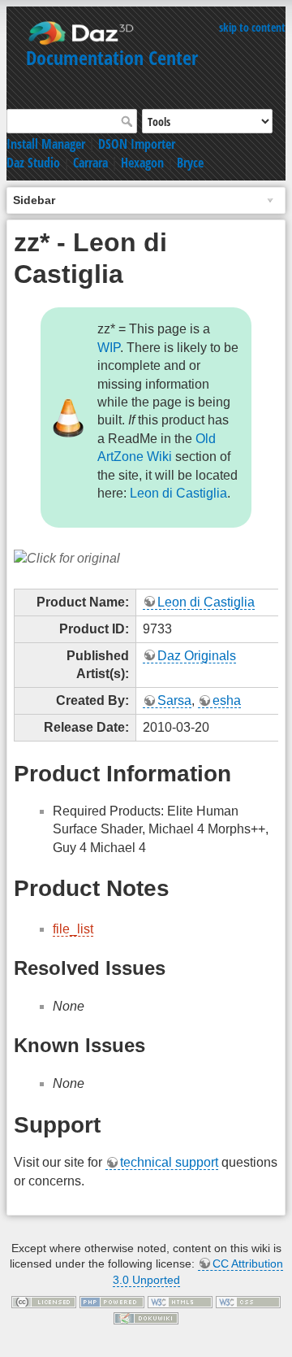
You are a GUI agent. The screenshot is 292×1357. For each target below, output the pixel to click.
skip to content (252, 27)
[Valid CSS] (248, 1300)
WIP (108, 347)
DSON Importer (136, 144)
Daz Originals (196, 656)
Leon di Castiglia (178, 493)
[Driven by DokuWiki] (146, 1317)
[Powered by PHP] (111, 1300)
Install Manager (45, 144)
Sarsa (174, 700)
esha (227, 700)
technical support (169, 1162)
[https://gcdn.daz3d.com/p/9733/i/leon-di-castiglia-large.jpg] (67, 557)
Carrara (90, 163)
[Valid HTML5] (180, 1300)
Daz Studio (33, 163)
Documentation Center (112, 57)
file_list (73, 929)
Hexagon (142, 163)
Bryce (190, 163)
